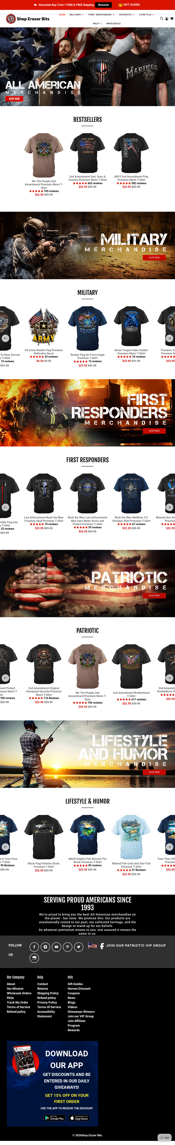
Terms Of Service (49, 1007)
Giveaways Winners (81, 1011)
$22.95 (39, 194)
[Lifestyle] (87, 754)
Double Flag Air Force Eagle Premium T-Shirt (88, 356)
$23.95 (83, 365)
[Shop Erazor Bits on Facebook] (34, 947)
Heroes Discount (79, 988)
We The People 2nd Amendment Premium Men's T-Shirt (44, 184)
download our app (66, 1059)
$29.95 (48, 194)
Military (75, 14)
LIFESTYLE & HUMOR (87, 801)
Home (62, 14)
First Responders (100, 14)
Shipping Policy (48, 993)
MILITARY (87, 292)
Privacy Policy (47, 1002)
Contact (42, 984)
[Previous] (5, 338)
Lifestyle (145, 14)
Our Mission (15, 988)
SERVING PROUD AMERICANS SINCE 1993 (87, 904)
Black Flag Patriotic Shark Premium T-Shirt (44, 865)
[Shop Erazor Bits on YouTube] (56, 947)
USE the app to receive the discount (67, 1108)
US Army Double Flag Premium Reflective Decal (44, 352)
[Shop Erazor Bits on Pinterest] (67, 947)
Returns (42, 988)
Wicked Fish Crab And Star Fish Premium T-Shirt (131, 865)
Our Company (15, 977)
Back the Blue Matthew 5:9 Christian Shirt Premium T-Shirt (131, 519)
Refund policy (16, 1011)
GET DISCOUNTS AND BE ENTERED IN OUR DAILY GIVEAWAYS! (67, 1081)
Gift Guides (75, 984)
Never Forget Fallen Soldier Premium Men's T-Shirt (131, 352)
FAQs (10, 998)
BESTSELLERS (87, 119)
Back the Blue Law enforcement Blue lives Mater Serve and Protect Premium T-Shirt (87, 521)
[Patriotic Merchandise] (87, 583)
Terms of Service (18, 1007)
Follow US (15, 950)
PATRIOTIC (87, 630)
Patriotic (125, 14)
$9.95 (47, 361)
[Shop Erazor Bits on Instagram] (45, 947)
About (11, 984)
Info (70, 977)
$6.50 (39, 361)
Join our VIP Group (81, 1016)
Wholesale (113, 23)
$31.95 (92, 365)
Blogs (71, 1002)
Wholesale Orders (19, 993)
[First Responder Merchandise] (87, 412)
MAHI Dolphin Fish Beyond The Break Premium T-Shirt (88, 860)
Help (96, 23)
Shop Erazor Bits (92, 1135)
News (71, 998)
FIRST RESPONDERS (87, 460)
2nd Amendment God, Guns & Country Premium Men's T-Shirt (88, 178)
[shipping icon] (35, 4)
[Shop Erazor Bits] (28, 18)
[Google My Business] (34, 958)
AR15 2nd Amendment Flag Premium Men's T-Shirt (131, 178)
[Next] (169, 338)
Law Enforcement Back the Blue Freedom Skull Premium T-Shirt (43, 519)
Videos (72, 1007)
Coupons (74, 993)
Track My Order (17, 1002)
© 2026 (77, 1135)
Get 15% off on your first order (67, 1098)
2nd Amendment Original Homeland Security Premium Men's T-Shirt (44, 691)
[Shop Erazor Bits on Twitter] (78, 947)
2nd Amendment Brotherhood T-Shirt (131, 694)
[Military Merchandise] (87, 245)
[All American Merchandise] (87, 66)
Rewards (103, 4)
